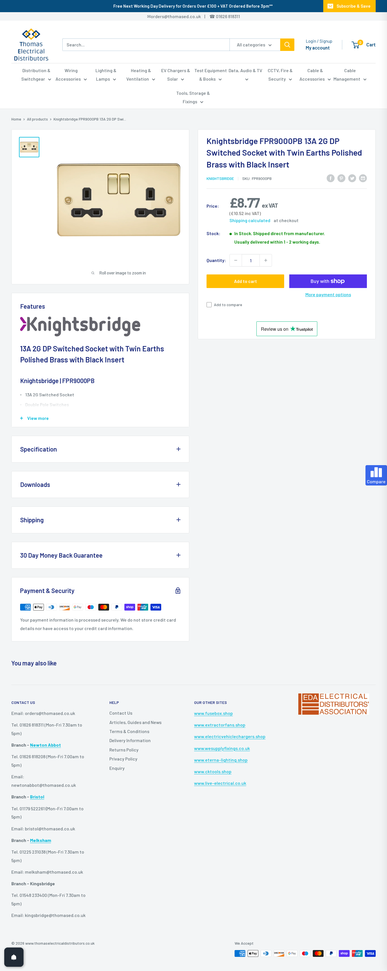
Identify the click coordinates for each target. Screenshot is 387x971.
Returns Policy (124, 749)
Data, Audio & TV (245, 70)
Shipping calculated (249, 220)
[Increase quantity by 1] (266, 260)
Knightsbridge (220, 178)
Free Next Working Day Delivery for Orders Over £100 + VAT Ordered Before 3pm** (193, 5)
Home (16, 119)
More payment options (328, 294)
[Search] (287, 44)
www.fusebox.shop (213, 713)
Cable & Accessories (312, 74)
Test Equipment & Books (210, 74)
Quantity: (216, 260)
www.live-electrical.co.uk (220, 783)
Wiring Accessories (68, 74)
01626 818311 (228, 16)
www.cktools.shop (212, 771)
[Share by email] (363, 177)
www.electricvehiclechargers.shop (229, 736)
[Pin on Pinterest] (341, 177)
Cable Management (346, 74)
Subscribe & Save (354, 5)
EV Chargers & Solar (175, 74)
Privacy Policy (123, 758)
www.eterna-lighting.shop (221, 759)
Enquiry (117, 768)
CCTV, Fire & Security (280, 74)
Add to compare (228, 304)
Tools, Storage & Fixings (193, 97)
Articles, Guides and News (135, 722)
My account (318, 47)
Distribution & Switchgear (35, 74)
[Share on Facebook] (331, 177)
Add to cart (245, 281)
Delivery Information (130, 740)
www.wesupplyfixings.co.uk (222, 748)
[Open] (14, 957)
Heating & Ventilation (138, 74)
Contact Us (120, 713)
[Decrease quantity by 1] (236, 260)
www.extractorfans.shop (219, 724)
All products (37, 119)
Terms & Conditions (129, 731)
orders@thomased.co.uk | (181, 16)
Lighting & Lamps (105, 74)
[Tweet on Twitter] (352, 177)
